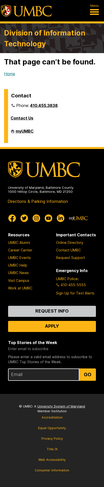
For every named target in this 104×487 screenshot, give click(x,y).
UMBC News (18, 273)
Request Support (70, 257)
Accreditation (52, 417)
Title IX (52, 449)
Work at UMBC (20, 288)
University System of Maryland (61, 406)
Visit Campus (18, 280)
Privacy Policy (52, 438)
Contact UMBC (68, 250)
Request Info (52, 311)
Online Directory (69, 242)
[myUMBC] (78, 218)
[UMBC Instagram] (36, 218)
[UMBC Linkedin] (60, 218)
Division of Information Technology (44, 38)
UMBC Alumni (19, 242)
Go (87, 374)
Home (9, 73)
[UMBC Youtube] (48, 218)
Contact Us (22, 118)
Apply (52, 326)
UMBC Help (17, 265)
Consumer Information (52, 470)
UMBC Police (67, 279)
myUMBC (25, 133)
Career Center (20, 250)
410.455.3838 (44, 105)
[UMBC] (26, 11)
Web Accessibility (52, 460)
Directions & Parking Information (38, 201)
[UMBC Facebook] (12, 218)
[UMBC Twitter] (24, 218)
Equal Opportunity (52, 428)
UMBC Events (19, 257)
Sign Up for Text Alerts (75, 293)
